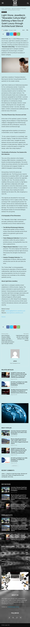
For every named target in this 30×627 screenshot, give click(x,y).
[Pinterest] (15, 34)
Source (3, 316)
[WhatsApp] (18, 34)
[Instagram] (13, 617)
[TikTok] (16, 617)
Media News (8, 8)
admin (6, 30)
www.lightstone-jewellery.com (15, 312)
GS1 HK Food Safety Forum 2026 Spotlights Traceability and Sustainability (19, 383)
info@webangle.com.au (13, 607)
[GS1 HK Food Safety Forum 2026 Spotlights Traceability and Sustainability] (6, 384)
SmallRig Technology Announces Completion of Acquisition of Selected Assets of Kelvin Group (19, 391)
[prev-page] (2, 397)
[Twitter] (11, 34)
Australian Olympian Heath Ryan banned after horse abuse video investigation (19, 432)
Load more (14, 465)
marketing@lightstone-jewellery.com (15, 310)
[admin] (3, 30)
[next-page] (5, 397)
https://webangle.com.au (15, 363)
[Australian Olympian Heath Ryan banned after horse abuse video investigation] (6, 433)
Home (3, 8)
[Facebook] (7, 34)
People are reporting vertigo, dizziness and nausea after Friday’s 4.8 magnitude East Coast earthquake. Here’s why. (14, 475)
